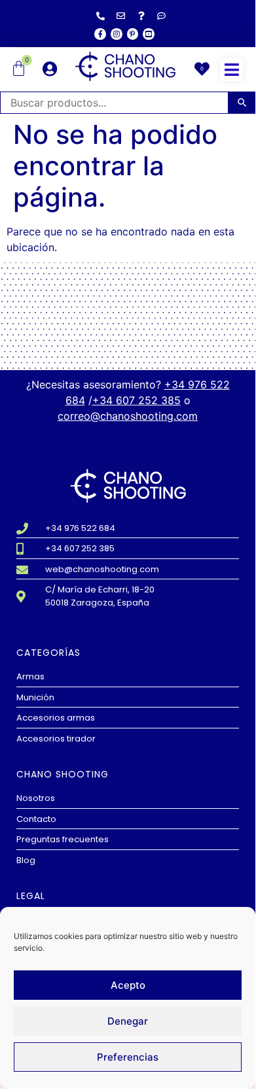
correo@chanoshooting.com (128, 415)
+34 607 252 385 (136, 400)
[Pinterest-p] (133, 34)
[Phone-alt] (100, 15)
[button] (231, 69)
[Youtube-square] (149, 34)
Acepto (128, 985)
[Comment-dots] (161, 15)
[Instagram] (116, 34)
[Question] (141, 15)
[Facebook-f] (100, 34)
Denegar (127, 1021)
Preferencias (127, 1057)
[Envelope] (121, 15)
